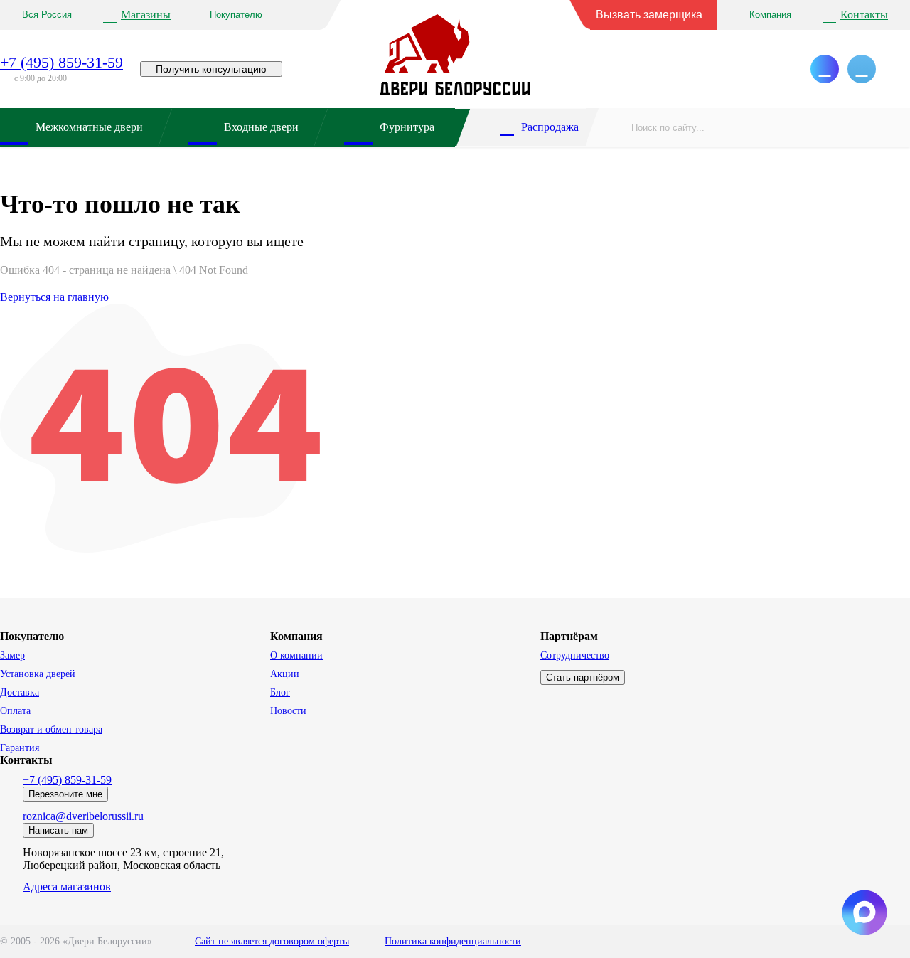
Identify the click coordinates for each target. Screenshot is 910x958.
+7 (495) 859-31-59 (61, 62)
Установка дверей (37, 674)
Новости (288, 711)
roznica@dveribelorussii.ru (83, 816)
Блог (280, 692)
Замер (12, 655)
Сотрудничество (574, 655)
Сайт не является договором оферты (272, 941)
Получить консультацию (211, 69)
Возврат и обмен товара (51, 729)
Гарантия (19, 748)
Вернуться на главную (54, 297)
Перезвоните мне (65, 794)
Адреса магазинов (67, 886)
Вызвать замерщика (649, 15)
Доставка (19, 692)
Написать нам (58, 830)
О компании (296, 655)
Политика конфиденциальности (453, 941)
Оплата (15, 711)
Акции (284, 674)
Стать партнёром (582, 677)
